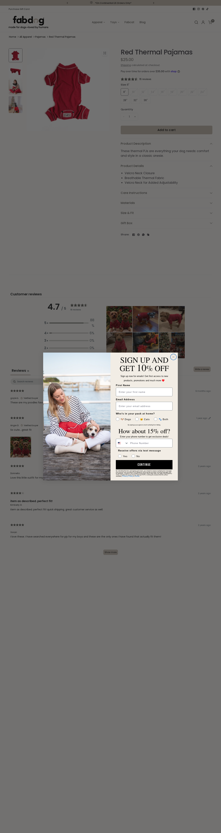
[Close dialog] (173, 357)
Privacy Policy (127, 476)
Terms (137, 476)
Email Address (125, 399)
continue (144, 465)
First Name (123, 385)
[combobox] (122, 443)
